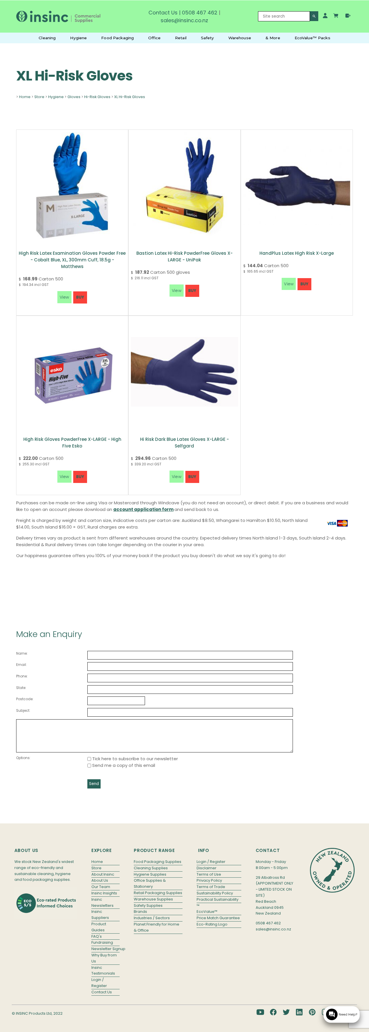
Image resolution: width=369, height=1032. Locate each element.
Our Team (100, 886)
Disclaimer (206, 868)
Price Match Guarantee (218, 918)
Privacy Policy (209, 880)
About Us (99, 880)
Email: (21, 664)
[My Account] (325, 15)
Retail (181, 37)
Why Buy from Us (104, 958)
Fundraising (102, 942)
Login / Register (99, 982)
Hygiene (78, 37)
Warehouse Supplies (153, 899)
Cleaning (47, 37)
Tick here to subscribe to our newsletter (134, 759)
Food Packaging (117, 37)
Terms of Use (209, 874)
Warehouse (239, 37)
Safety (207, 37)
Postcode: (24, 698)
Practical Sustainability (217, 899)
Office (154, 37)
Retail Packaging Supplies (158, 893)
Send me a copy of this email (123, 765)
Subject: (23, 710)
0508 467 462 (199, 12)
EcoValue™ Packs (312, 37)
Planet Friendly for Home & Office (156, 927)
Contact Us (163, 12)
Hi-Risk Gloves (97, 96)
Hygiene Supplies (150, 874)
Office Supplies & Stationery (150, 883)
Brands (140, 911)
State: (21, 687)
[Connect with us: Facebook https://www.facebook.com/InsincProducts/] (273, 1012)
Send (94, 783)
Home (25, 96)
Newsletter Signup (105, 949)
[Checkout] (348, 15)
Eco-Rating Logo (212, 924)
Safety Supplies (148, 905)
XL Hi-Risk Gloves (129, 96)
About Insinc (102, 874)
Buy (80, 297)
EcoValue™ (207, 911)
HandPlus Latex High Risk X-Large (296, 253)
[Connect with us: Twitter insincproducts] (286, 1012)
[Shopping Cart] (336, 16)
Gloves (73, 96)
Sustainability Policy (215, 893)
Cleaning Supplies (151, 868)
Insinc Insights (104, 893)
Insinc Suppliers (100, 914)
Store (39, 96)
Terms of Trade (211, 886)
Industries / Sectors (152, 918)
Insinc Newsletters (102, 902)
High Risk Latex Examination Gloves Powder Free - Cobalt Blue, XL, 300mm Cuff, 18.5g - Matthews (72, 259)
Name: (22, 653)
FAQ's (96, 936)
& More (273, 37)
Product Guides (98, 927)
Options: (23, 757)
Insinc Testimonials (103, 970)
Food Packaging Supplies (157, 861)
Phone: (22, 676)
